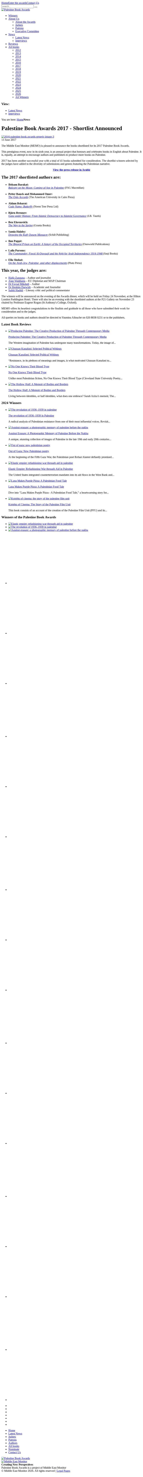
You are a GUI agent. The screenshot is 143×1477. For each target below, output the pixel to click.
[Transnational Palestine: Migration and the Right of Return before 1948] (25, 939)
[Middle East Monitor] (14, 1461)
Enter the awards (17, 2)
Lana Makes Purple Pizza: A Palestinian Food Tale (36, 486)
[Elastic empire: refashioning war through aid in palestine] (40, 462)
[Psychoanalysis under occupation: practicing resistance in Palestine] (25, 1196)
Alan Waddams (16, 280)
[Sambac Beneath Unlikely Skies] (25, 1349)
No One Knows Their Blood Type (27, 372)
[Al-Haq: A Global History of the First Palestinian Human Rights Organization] (25, 1296)
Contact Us (33, 2)
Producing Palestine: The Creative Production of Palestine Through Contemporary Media (57, 336)
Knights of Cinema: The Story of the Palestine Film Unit (39, 504)
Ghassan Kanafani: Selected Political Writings (33, 354)
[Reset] (35, 7)
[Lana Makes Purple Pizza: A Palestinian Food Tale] (37, 480)
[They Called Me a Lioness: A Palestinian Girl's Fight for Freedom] (25, 786)
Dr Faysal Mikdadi (18, 284)
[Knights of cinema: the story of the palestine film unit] (38, 498)
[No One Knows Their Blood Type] (28, 366)
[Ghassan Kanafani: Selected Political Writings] (35, 348)
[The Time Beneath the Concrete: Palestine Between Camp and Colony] (25, 736)
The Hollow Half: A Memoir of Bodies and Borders (36, 390)
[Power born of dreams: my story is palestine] (25, 1246)
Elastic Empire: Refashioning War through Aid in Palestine (40, 468)
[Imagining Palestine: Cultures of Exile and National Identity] (25, 889)
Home (4, 2)
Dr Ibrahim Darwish (19, 287)
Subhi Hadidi (15, 290)
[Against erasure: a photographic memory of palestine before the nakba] (48, 427)
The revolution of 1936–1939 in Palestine (31, 415)
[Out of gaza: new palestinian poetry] (29, 445)
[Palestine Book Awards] (15, 1458)
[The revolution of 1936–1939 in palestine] (32, 409)
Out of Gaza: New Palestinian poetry (28, 451)
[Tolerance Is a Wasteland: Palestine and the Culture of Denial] (25, 1093)
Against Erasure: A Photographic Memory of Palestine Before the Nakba (48, 433)
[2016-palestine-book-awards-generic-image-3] (27, 136)
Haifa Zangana (16, 277)
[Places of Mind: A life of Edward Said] (25, 1399)
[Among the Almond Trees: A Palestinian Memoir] (25, 989)
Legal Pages (63, 1470)
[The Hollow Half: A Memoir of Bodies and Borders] (38, 384)
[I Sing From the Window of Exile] (25, 836)
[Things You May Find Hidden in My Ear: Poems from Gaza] (25, 1042)
